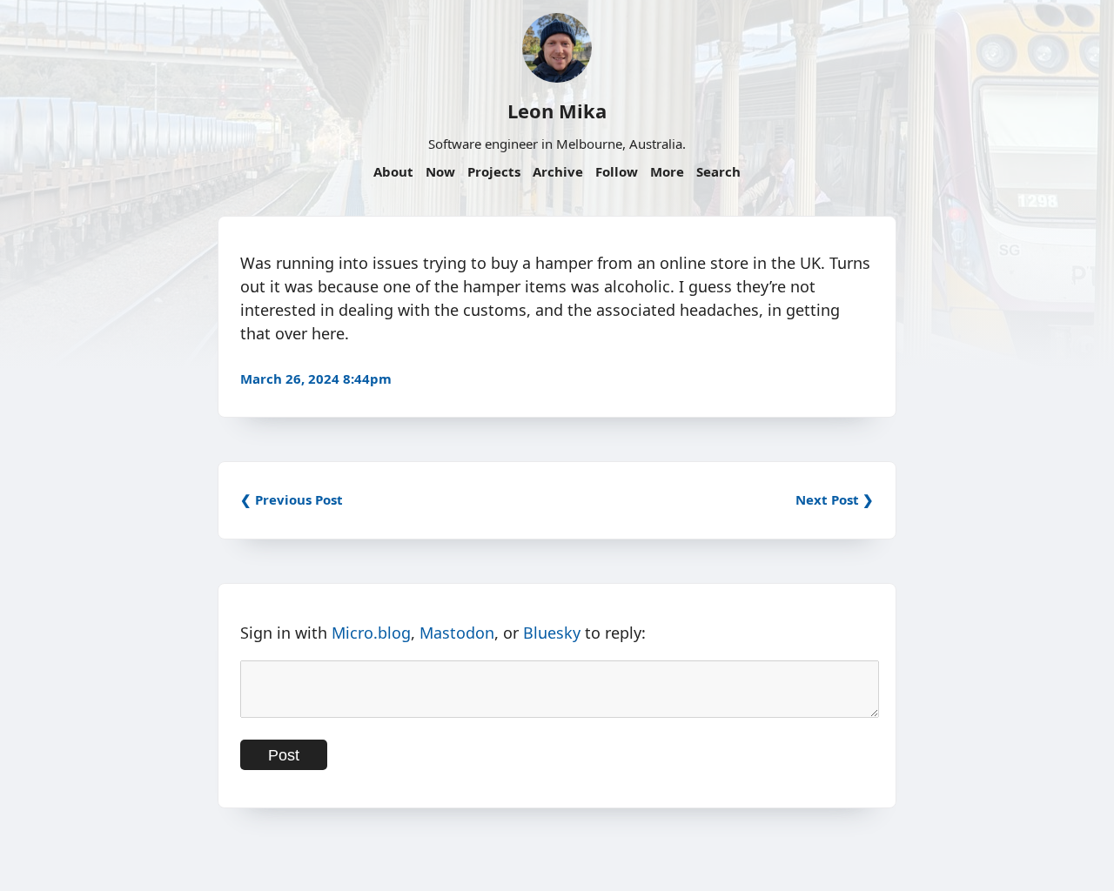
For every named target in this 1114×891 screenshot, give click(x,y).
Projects (493, 171)
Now (440, 171)
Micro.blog (371, 632)
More (667, 171)
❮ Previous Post (291, 499)
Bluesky (551, 632)
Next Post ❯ (834, 499)
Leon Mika (557, 110)
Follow (616, 171)
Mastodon (456, 632)
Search (718, 171)
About (393, 171)
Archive (558, 171)
